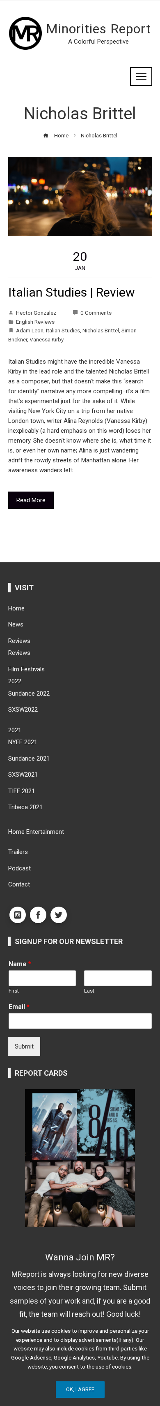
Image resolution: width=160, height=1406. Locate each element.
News (15, 624)
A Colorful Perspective (98, 41)
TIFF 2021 (21, 791)
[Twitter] (58, 915)
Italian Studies (63, 330)
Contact (19, 884)
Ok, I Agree (80, 1389)
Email (19, 1007)
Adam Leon (29, 330)
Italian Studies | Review (71, 292)
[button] (73, 1226)
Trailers (18, 852)
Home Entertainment (36, 831)
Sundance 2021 (29, 758)
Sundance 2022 (29, 693)
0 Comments (96, 312)
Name (20, 964)
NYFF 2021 (22, 742)
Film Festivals (26, 669)
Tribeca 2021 (25, 807)
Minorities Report (98, 29)
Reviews (19, 641)
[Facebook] (38, 915)
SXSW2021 (23, 774)
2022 (14, 681)
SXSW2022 (23, 709)
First (14, 991)
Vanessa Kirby (47, 339)
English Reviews (35, 321)
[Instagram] (17, 915)
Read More (31, 500)
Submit (24, 1046)
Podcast (19, 868)
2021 (14, 730)
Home (16, 608)
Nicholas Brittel (100, 330)
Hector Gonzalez (36, 312)
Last (89, 991)
